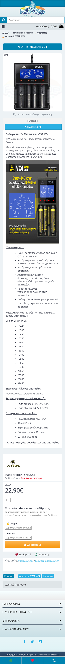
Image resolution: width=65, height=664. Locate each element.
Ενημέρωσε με (33, 544)
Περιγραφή (32, 120)
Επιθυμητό (25, 554)
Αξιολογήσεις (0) (33, 127)
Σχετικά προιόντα (15, 584)
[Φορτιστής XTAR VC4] (32, 82)
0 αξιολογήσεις (25, 560)
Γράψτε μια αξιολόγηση (47, 560)
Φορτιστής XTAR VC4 (29, 576)
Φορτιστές (48, 576)
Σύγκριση (44, 554)
